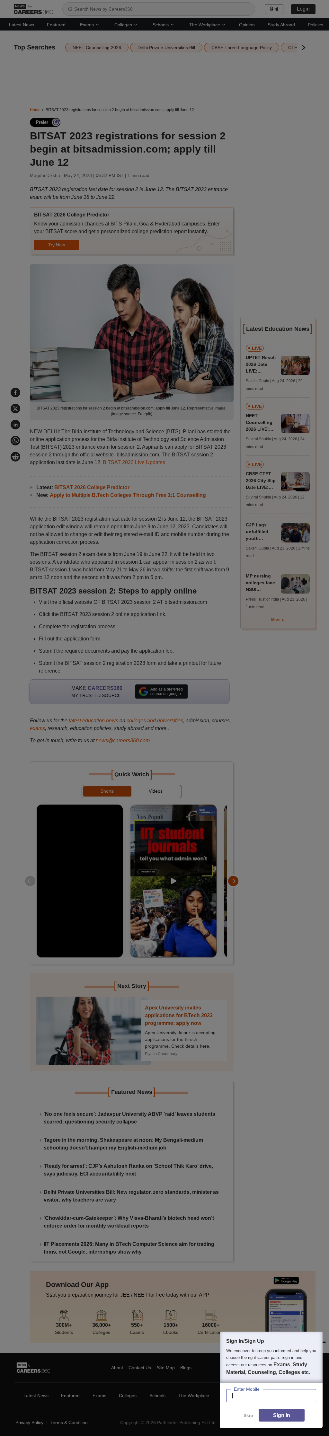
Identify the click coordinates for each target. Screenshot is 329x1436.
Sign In (281, 1415)
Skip (248, 1415)
